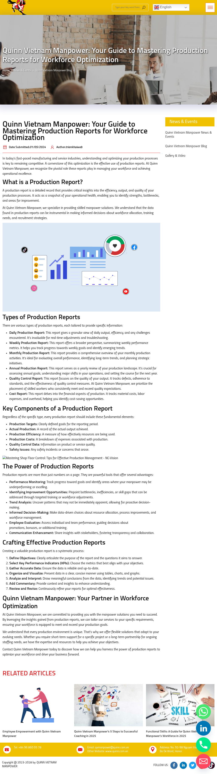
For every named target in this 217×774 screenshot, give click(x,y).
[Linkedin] (203, 728)
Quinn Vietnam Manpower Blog (53, 70)
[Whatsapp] (203, 711)
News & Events (22, 70)
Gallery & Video (175, 156)
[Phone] (203, 744)
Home (6, 70)
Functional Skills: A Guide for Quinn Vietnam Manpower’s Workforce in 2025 (174, 734)
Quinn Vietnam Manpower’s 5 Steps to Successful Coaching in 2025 (106, 734)
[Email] (203, 761)
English (165, 7)
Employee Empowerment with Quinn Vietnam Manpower (32, 734)
